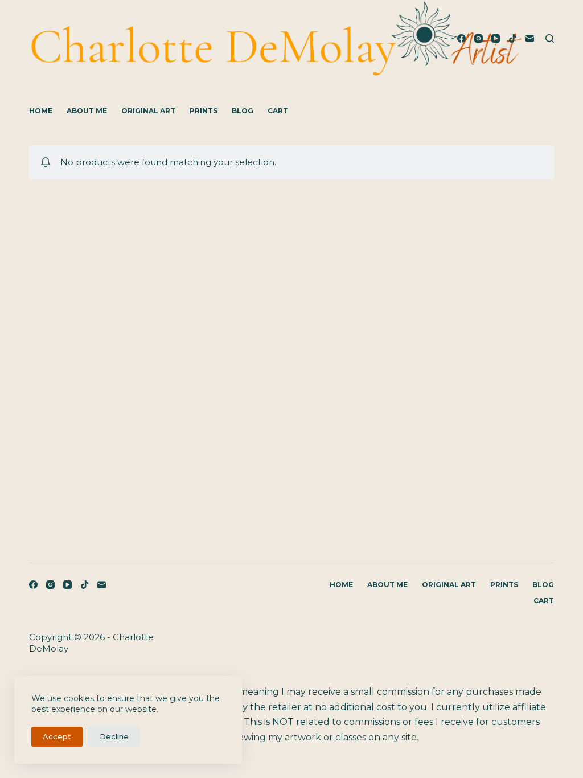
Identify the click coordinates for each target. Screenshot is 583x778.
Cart (278, 111)
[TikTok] (512, 38)
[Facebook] (461, 38)
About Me (87, 111)
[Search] (549, 38)
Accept (57, 736)
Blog (242, 111)
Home (40, 111)
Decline (114, 736)
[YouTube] (495, 38)
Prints (203, 111)
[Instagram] (478, 38)
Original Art (148, 111)
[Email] (529, 38)
